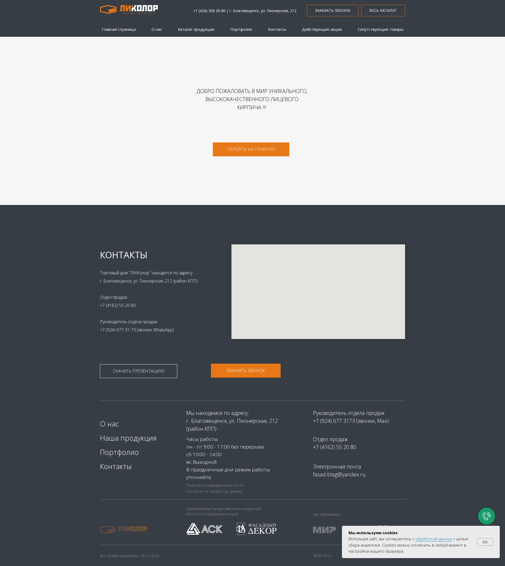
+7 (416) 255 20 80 (209, 11)
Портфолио (241, 29)
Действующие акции (322, 29)
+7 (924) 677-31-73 (118, 330)
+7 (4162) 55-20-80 (118, 305)
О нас (157, 29)
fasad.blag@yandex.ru (339, 474)
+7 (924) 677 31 (331, 420)
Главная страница (119, 29)
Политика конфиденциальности (214, 485)
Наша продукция (128, 438)
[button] (332, 11)
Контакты (277, 29)
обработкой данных (433, 538)
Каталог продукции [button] (196, 29)
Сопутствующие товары (380, 29)
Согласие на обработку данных (214, 491)
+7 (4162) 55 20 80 (334, 447)
